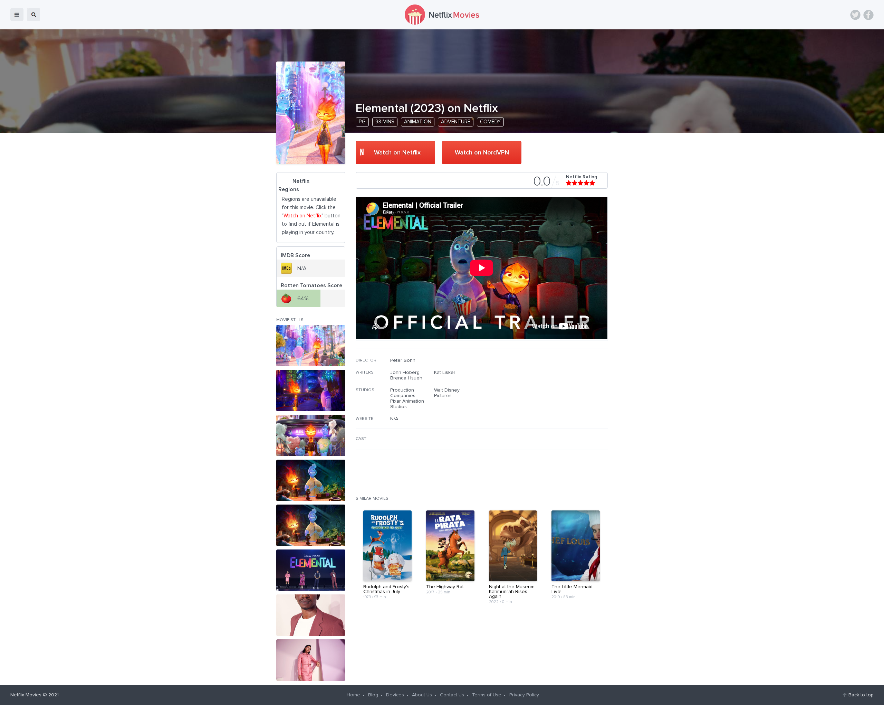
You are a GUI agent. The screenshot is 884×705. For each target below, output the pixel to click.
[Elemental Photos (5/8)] (310, 525)
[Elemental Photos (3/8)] (310, 435)
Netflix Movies (25, 695)
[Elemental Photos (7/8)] (310, 615)
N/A (394, 418)
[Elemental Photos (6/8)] (310, 570)
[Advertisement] (556, 402)
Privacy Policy (524, 695)
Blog (373, 695)
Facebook (868, 15)
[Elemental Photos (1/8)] (310, 345)
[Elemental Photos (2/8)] (310, 390)
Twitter (855, 15)
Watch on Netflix (397, 153)
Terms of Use (486, 695)
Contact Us (452, 695)
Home (353, 695)
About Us (422, 695)
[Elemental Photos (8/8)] (310, 660)
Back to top (861, 695)
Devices (395, 695)
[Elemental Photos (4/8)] (310, 480)
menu (16, 14)
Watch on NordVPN (482, 153)
